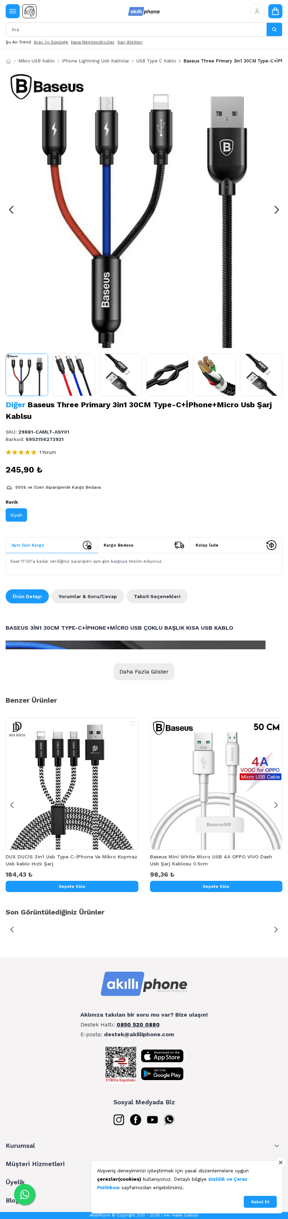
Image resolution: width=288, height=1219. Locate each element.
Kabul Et (260, 1201)
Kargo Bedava (118, 545)
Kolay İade (207, 545)
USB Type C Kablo (156, 60)
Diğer (15, 404)
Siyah (16, 515)
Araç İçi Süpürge (51, 42)
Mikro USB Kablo (36, 60)
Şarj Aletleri (130, 42)
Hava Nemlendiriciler (92, 42)
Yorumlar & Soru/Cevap (88, 596)
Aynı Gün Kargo (28, 545)
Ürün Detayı (27, 596)
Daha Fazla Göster (144, 671)
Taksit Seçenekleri (157, 596)
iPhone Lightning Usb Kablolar (95, 60)
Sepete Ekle (72, 886)
